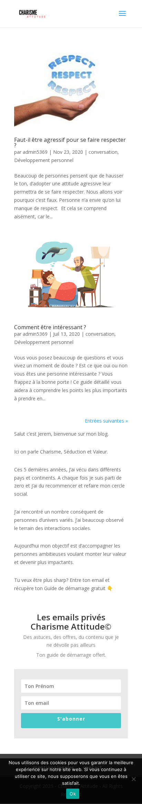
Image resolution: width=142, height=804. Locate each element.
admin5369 (35, 152)
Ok (73, 793)
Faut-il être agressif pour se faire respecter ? (70, 142)
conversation (103, 152)
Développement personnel (43, 160)
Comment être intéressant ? (50, 327)
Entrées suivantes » (106, 420)
